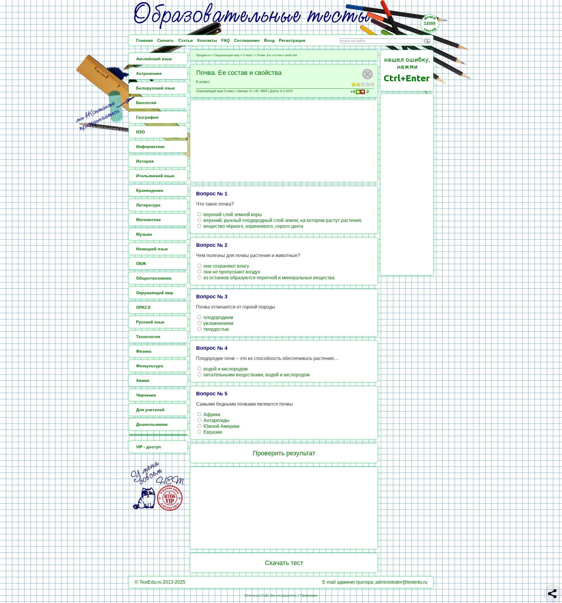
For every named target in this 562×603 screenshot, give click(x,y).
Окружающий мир (226, 55)
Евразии (212, 432)
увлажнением (217, 323)
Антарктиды (215, 420)
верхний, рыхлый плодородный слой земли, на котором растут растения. (282, 220)
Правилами (308, 595)
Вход (269, 40)
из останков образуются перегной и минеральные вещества (268, 277)
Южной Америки (220, 426)
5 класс (248, 55)
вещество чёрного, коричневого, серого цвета (252, 226)
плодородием (217, 317)
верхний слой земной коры (232, 214)
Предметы (203, 55)
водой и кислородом (225, 368)
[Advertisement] (284, 141)
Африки (211, 414)
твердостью (215, 329)
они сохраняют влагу (225, 265)
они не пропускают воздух (231, 271)
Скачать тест (284, 562)
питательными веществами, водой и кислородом (256, 374)
